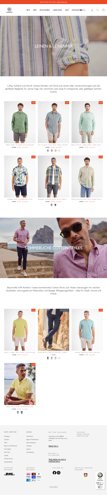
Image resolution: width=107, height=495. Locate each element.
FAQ (5, 443)
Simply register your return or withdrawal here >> (57, 460)
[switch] (100, 487)
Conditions (29, 436)
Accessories (45, 10)
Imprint (28, 449)
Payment (29, 446)
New (28, 10)
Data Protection (31, 443)
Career (6, 455)
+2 (59, 150)
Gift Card (7, 452)
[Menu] (103, 472)
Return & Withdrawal (10, 446)
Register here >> (53, 446)
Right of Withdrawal (32, 439)
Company (7, 436)
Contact (6, 439)
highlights (76, 10)
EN (83, 10)
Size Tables (7, 449)
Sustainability (8, 462)
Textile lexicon (8, 459)
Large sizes (57, 10)
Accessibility (30, 452)
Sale (67, 10)
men (34, 10)
